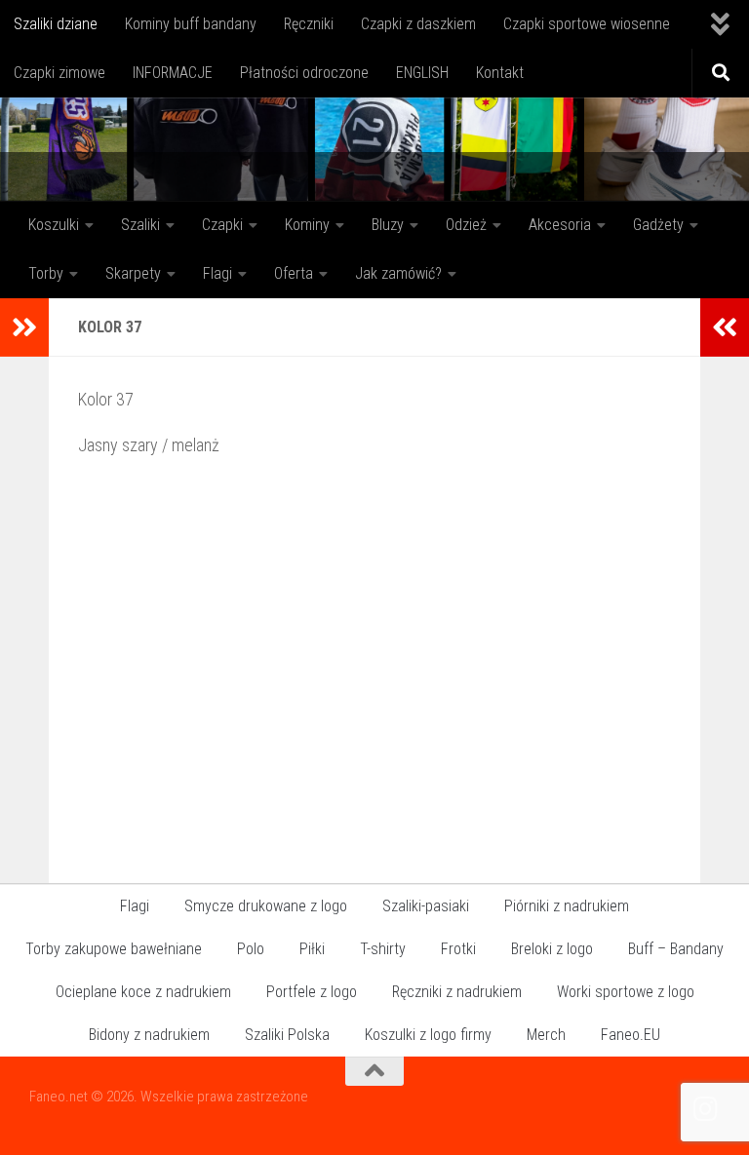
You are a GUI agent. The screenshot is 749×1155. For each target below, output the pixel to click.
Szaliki (140, 224)
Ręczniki (309, 24)
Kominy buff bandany (190, 24)
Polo (250, 949)
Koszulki (53, 224)
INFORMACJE (173, 72)
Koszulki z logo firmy (428, 1034)
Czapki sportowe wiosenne (586, 24)
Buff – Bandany (676, 949)
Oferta (293, 273)
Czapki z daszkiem (418, 24)
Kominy (307, 224)
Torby (45, 273)
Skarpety (133, 273)
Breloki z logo (552, 949)
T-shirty (383, 949)
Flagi (217, 273)
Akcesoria (560, 224)
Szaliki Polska (287, 1034)
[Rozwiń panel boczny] (24, 327)
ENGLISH (422, 72)
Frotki (458, 949)
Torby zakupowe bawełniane (113, 949)
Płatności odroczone (304, 72)
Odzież (466, 224)
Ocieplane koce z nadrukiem (143, 991)
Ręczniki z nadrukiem (457, 991)
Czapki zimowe (59, 72)
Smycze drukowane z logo (265, 906)
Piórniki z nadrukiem (566, 906)
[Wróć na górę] (374, 1071)
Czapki (222, 224)
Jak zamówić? (398, 273)
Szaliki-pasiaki (425, 906)
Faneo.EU (630, 1034)
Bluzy (388, 224)
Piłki (312, 949)
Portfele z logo (311, 991)
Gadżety (658, 224)
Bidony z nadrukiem (149, 1034)
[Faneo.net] (706, 1109)
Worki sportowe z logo (625, 991)
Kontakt (500, 72)
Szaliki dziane (56, 24)
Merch (546, 1034)
